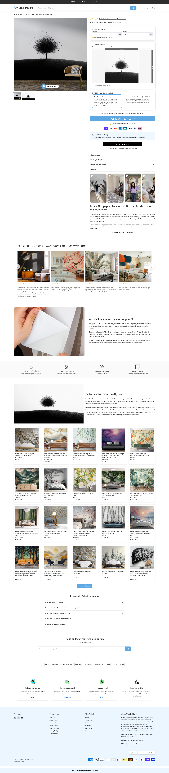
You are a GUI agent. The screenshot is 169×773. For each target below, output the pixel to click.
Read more (93, 228)
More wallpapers (84, 586)
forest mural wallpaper (95, 403)
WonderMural (102, 210)
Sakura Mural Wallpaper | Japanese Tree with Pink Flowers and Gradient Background (84, 533)
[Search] (133, 8)
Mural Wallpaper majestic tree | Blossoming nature (112, 494)
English (132, 753)
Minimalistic (99, 664)
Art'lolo (103, 497)
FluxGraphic (18, 457)
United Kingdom (145, 753)
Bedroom (55, 664)
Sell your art (89, 723)
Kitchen (78, 664)
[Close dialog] (167, 770)
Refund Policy (53, 733)
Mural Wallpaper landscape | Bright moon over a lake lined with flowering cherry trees (113, 455)
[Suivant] (152, 266)
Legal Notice (53, 720)
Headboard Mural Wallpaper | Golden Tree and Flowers (24, 454)
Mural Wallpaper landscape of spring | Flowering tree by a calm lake (140, 533)
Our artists (88, 725)
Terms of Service (54, 723)
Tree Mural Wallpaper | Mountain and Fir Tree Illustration (26, 494)
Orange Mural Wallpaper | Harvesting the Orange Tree (139, 454)
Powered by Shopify (19, 761)
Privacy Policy (53, 731)
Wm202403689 (118, 664)
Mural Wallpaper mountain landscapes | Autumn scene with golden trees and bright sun (54, 573)
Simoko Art (76, 537)
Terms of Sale (53, 725)
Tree (108, 664)
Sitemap (87, 731)
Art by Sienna (133, 497)
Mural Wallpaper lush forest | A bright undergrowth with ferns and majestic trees (26, 533)
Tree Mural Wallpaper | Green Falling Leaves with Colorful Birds (84, 454)
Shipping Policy (54, 728)
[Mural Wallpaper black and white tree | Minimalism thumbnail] (17, 96)
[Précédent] (17, 266)
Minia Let (75, 457)
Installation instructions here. (123, 232)
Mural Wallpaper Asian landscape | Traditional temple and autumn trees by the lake (55, 455)
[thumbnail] (28, 96)
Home (15, 14)
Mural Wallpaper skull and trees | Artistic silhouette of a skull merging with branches (140, 573)
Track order (89, 720)
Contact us (88, 728)
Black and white (66, 664)
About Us (52, 717)
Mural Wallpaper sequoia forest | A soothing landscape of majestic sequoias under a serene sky (26, 573)
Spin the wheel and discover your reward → (84, 770)
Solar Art (132, 457)
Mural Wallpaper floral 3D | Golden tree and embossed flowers (55, 532)
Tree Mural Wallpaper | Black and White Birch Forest (112, 532)
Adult (47, 664)
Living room (88, 664)
